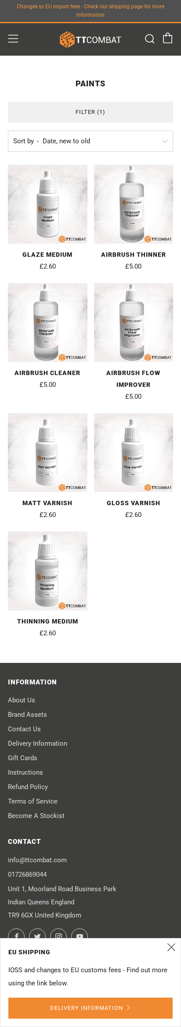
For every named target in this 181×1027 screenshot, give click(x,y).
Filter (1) (90, 112)
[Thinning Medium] (47, 571)
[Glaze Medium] (47, 204)
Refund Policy (28, 787)
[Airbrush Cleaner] (47, 322)
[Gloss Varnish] (134, 452)
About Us (21, 700)
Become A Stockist (36, 816)
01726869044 (27, 874)
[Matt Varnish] (47, 452)
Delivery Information (37, 743)
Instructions (25, 772)
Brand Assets (27, 715)
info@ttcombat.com (37, 860)
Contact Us (24, 729)
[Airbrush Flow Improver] (134, 322)
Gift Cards (22, 758)
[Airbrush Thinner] (134, 204)
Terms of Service (33, 801)
